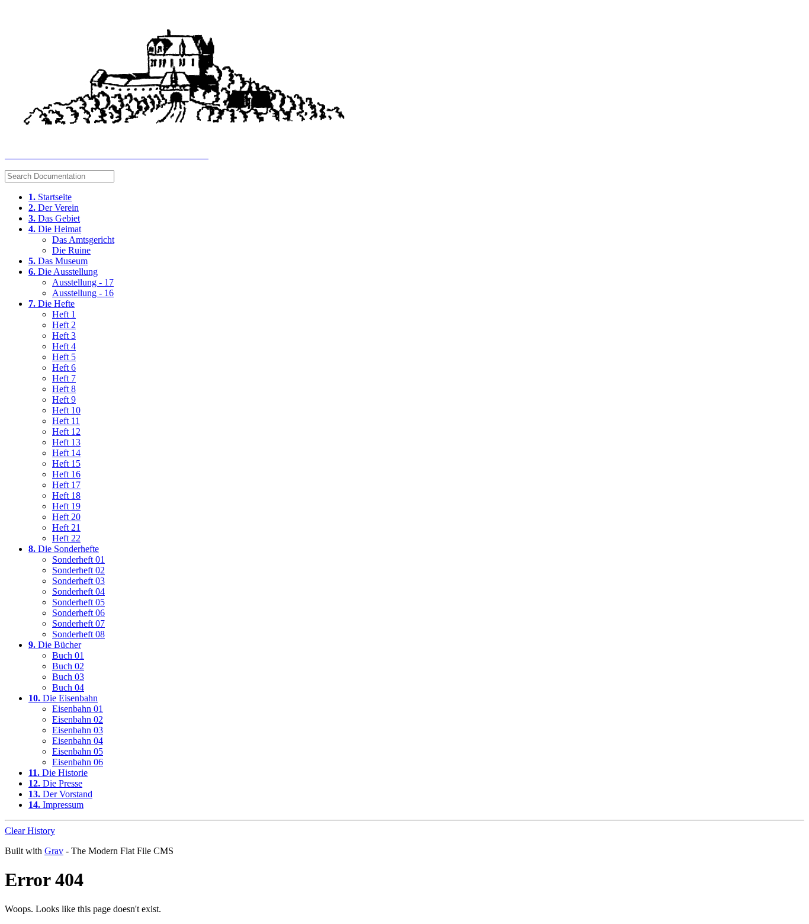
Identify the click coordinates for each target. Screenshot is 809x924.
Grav (53, 851)
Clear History (30, 831)
